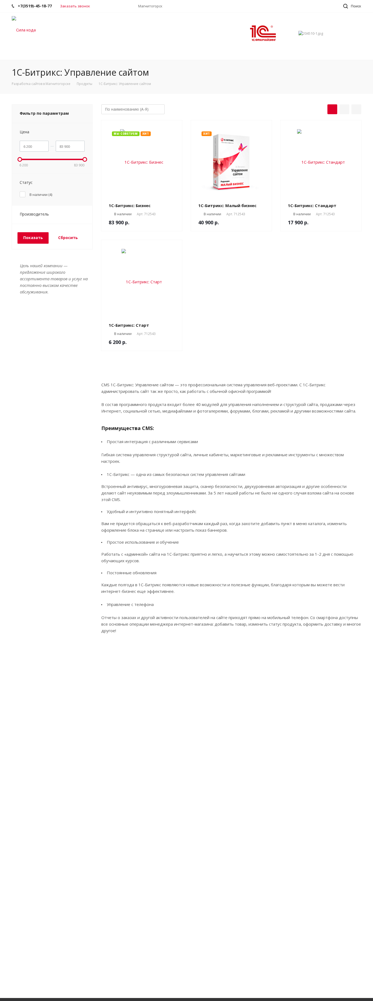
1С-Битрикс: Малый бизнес (227, 205)
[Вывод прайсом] (356, 109)
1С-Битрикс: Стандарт (312, 205)
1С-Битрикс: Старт (129, 325)
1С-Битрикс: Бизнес (129, 205)
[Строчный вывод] (344, 109)
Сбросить (68, 237)
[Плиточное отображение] (332, 109)
